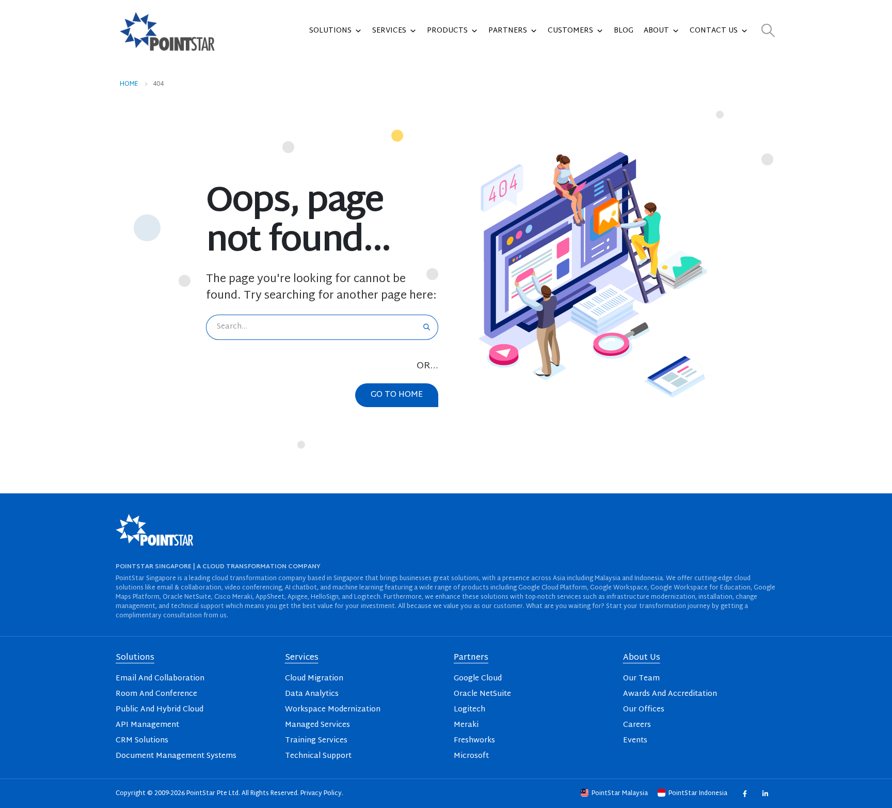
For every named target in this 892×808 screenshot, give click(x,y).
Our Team (641, 679)
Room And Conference (156, 694)
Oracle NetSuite (482, 694)
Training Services (316, 741)
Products (447, 30)
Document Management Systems (176, 756)
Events (635, 741)
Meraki (466, 725)
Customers (570, 30)
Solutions (330, 30)
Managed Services (317, 725)
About (656, 30)
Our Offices (643, 710)
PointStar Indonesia (698, 793)
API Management (147, 725)
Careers (637, 725)
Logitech (469, 710)
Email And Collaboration (160, 679)
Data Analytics (312, 694)
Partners (507, 30)
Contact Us (714, 30)
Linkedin (764, 793)
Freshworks (474, 741)
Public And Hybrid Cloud (159, 710)
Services (389, 30)
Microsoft (471, 756)
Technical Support (318, 756)
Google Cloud (478, 679)
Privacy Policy (321, 793)
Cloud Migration (314, 679)
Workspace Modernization (332, 710)
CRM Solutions (142, 741)
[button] (768, 31)
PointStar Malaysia (619, 793)
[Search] (426, 327)
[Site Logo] (167, 31)
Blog (623, 30)
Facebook (744, 793)
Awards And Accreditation (670, 694)
